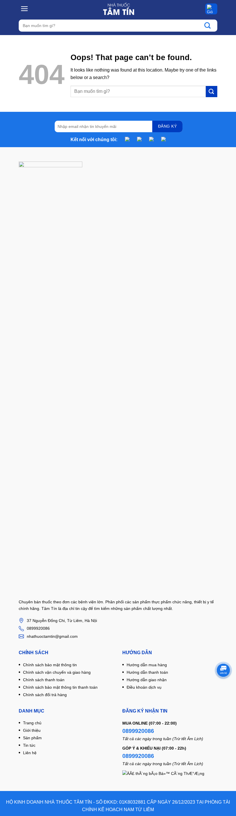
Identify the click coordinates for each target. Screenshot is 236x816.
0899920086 (138, 731)
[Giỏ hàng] (211, 8)
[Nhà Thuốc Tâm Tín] (118, 9)
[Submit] (210, 26)
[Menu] (24, 8)
